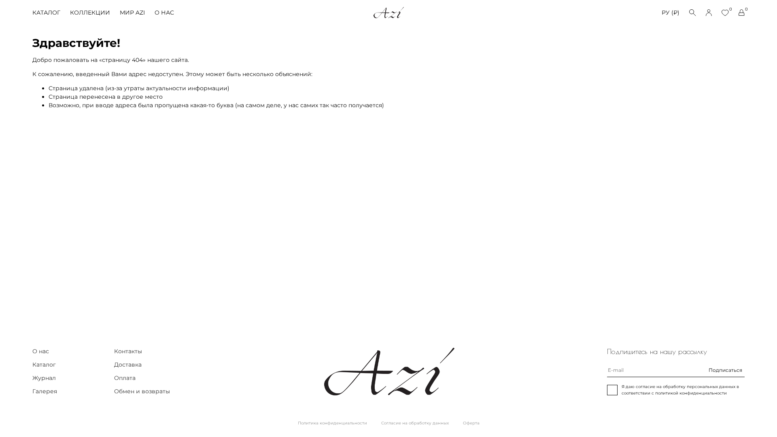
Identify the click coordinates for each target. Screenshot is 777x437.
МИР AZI (132, 12)
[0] (725, 13)
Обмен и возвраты (142, 391)
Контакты (128, 351)
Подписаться (725, 370)
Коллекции (90, 12)
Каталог (46, 12)
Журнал (44, 378)
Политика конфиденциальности (332, 423)
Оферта (471, 423)
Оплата (125, 378)
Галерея (44, 391)
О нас (164, 12)
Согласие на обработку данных (415, 423)
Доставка (128, 364)
